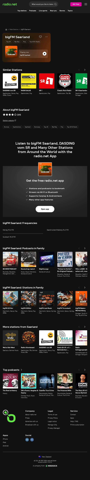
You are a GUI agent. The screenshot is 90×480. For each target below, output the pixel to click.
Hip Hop (16, 42)
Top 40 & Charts (35, 42)
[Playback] (44, 54)
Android (5, 446)
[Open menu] (85, 4)
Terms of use (52, 414)
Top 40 (8, 42)
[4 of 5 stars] (12, 114)
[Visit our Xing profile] (32, 440)
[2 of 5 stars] (7, 114)
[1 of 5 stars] (4, 114)
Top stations (21, 11)
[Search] (55, 4)
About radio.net (30, 414)
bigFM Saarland (25, 55)
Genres (62, 11)
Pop (24, 42)
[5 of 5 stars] (15, 114)
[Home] (6, 29)
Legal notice (52, 421)
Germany (37, 127)
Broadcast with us (31, 425)
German (6, 127)
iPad (4, 442)
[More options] (46, 36)
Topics (70, 11)
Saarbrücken (17, 127)
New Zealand (46, 457)
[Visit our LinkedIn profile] (27, 440)
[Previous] (79, 69)
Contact (73, 414)
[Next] (84, 69)
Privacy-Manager (54, 428)
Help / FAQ (74, 421)
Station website (8, 120)
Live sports (43, 11)
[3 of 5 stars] (9, 114)
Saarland (27, 127)
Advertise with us (31, 421)
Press (27, 418)
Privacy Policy (53, 418)
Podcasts (32, 11)
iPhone (5, 439)
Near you (53, 11)
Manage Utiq (52, 425)
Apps (72, 418)
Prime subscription (77, 425)
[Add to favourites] (40, 37)
